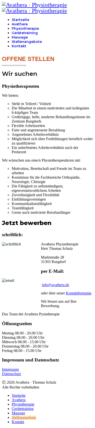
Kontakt (19, 46)
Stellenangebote (27, 41)
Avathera (20, 24)
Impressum (10, 369)
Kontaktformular (78, 293)
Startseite (20, 20)
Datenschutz (11, 374)
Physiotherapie (25, 28)
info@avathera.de (55, 285)
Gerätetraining (25, 33)
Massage (20, 37)
